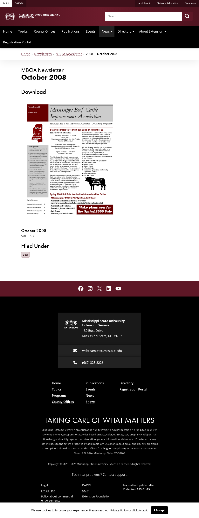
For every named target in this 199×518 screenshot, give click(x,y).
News (106, 31)
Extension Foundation (96, 496)
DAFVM (19, 3)
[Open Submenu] (112, 31)
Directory (124, 31)
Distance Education (167, 3)
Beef (25, 254)
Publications (71, 31)
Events (91, 31)
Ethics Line (48, 491)
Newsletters (43, 54)
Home (7, 31)
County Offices (44, 31)
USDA (85, 491)
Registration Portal (17, 42)
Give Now (190, 3)
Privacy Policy (119, 510)
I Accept (159, 510)
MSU (6, 3)
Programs (59, 395)
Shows (90, 402)
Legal (44, 485)
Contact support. (115, 474)
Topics (23, 31)
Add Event (144, 3)
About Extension (151, 31)
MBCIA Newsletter (69, 54)
